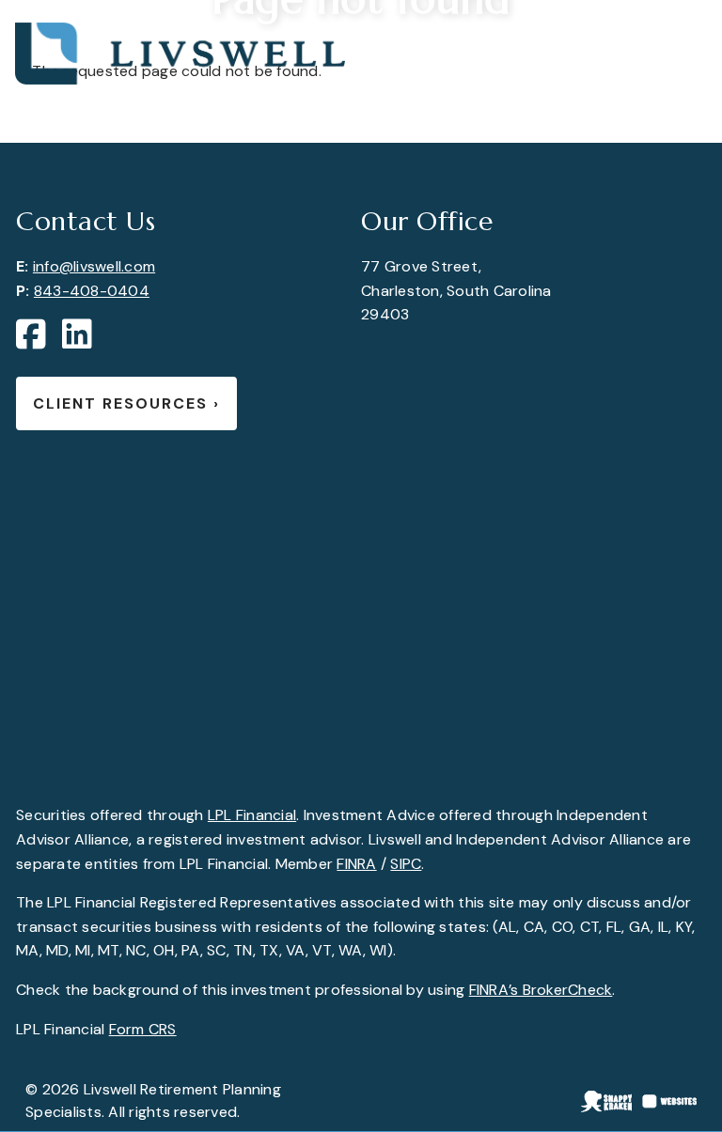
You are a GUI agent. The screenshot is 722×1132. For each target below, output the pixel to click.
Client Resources (126, 403)
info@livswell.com (94, 266)
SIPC (405, 864)
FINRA (356, 864)
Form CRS (143, 1029)
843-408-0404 (91, 291)
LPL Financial (252, 815)
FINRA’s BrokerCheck (541, 990)
